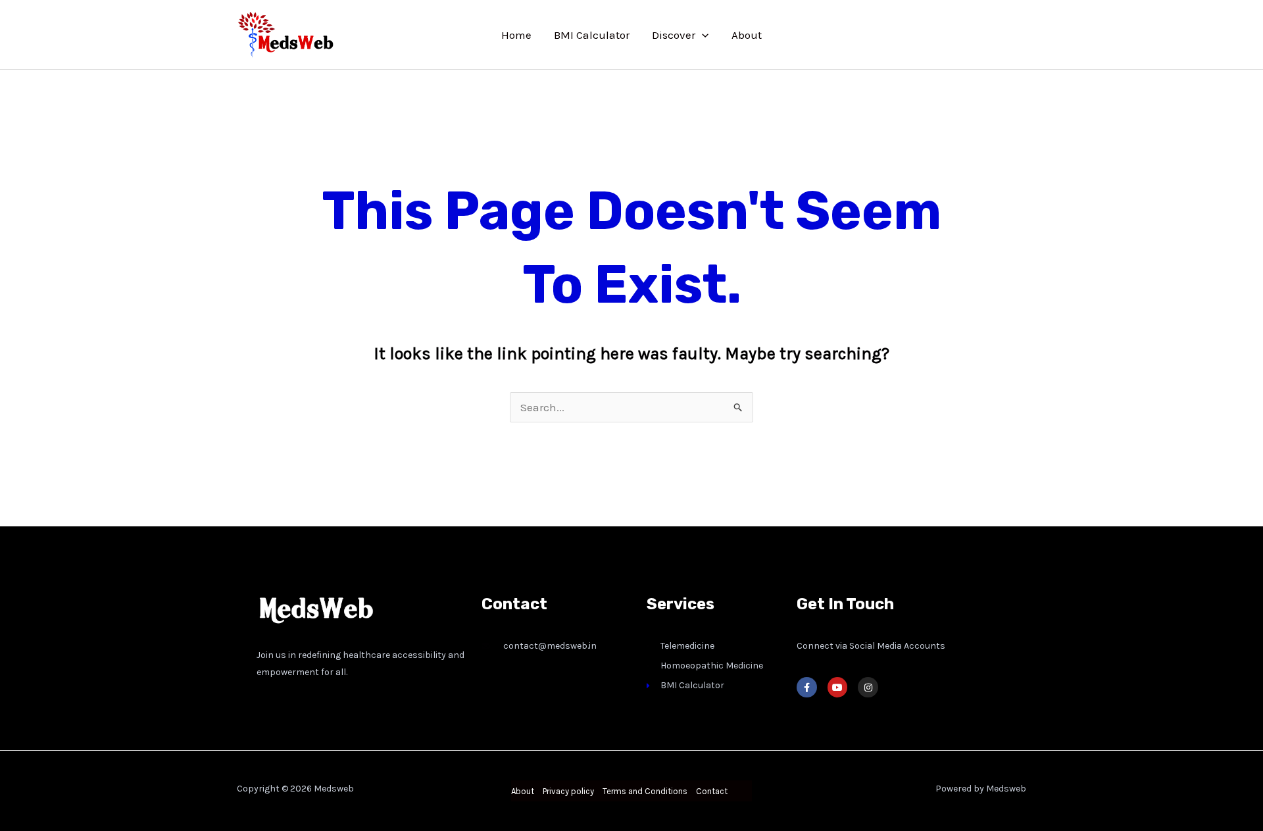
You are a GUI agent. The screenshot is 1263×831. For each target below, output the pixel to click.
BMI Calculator (592, 34)
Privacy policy (568, 791)
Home (516, 34)
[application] (701, 34)
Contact (712, 791)
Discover (673, 34)
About (746, 34)
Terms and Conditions (645, 791)
